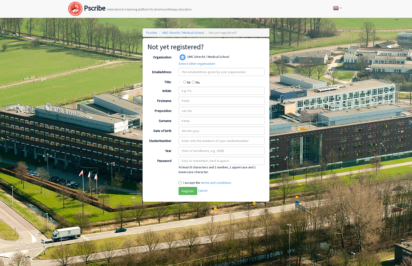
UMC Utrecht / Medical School (183, 32)
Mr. (189, 82)
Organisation (162, 57)
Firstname (164, 101)
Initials (166, 91)
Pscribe (137, 4)
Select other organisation (197, 63)
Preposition (163, 111)
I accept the (207, 183)
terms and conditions (216, 183)
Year (168, 151)
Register (188, 191)
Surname (165, 121)
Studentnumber (160, 141)
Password (164, 161)
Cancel (202, 190)
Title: (168, 82)
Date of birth (162, 131)
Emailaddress (161, 72)
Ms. (198, 82)
